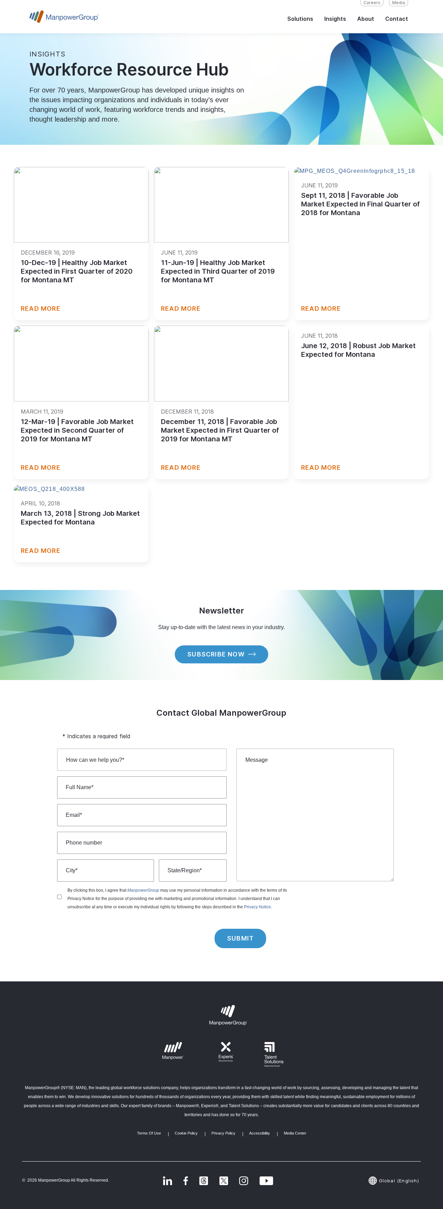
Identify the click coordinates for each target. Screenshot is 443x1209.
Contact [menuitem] (396, 18)
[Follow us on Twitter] (203, 1180)
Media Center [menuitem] (295, 1133)
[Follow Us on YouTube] (266, 1180)
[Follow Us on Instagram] (243, 1180)
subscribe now (216, 654)
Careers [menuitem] (371, 2)
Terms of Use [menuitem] (149, 1133)
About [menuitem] (365, 18)
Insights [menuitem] (335, 18)
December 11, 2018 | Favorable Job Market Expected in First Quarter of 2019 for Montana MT (220, 430)
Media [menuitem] (398, 2)
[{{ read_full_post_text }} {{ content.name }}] (81, 205)
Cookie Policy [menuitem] (186, 1133)
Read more (41, 308)
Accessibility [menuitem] (259, 1133)
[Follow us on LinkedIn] (167, 1180)
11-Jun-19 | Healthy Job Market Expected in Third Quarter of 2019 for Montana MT (218, 271)
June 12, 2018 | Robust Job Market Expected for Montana (358, 350)
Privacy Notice (257, 906)
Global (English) (399, 1180)
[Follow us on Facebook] (185, 1180)
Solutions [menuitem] (300, 18)
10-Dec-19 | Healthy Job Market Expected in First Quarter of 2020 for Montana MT (77, 271)
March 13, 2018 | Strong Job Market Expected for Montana (80, 517)
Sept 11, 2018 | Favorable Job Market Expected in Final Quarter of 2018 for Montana (360, 204)
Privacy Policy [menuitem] (223, 1133)
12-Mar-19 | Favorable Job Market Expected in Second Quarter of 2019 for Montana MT (77, 430)
